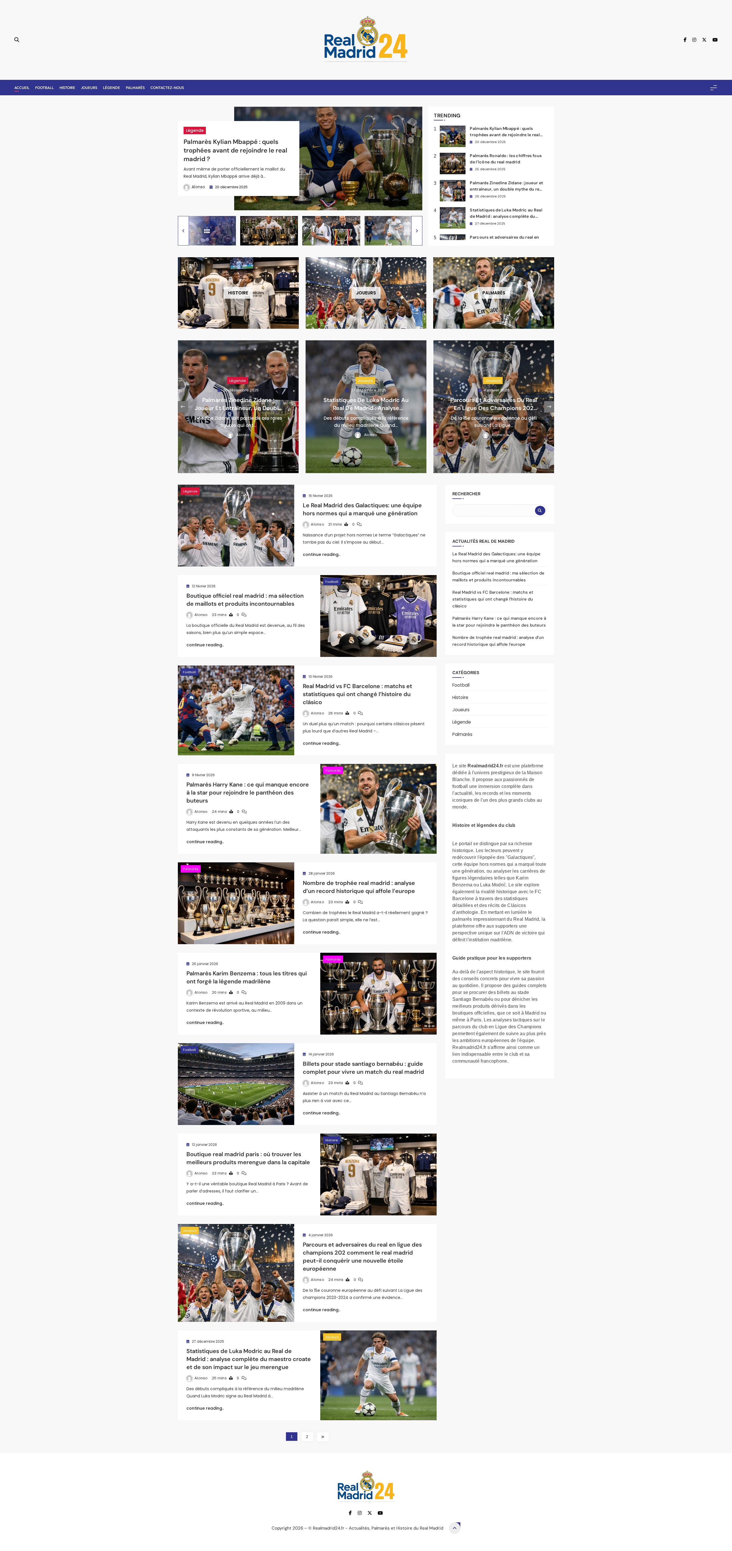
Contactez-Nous (167, 87)
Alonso (198, 187)
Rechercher (466, 494)
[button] (183, 230)
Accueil (21, 87)
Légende (111, 87)
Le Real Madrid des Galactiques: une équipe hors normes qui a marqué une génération (362, 509)
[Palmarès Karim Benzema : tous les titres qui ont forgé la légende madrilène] (378, 994)
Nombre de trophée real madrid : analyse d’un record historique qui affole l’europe (359, 887)
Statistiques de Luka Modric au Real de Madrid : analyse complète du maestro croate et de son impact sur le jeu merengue (248, 1359)
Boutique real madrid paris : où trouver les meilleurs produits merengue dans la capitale (248, 1158)
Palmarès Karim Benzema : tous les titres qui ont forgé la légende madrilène (246, 977)
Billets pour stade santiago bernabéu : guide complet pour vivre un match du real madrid (363, 1067)
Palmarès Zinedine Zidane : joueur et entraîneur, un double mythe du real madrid (506, 189)
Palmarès (135, 87)
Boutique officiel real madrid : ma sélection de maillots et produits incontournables (245, 599)
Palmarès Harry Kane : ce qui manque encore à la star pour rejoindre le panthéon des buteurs (247, 792)
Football (44, 87)
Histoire (67, 87)
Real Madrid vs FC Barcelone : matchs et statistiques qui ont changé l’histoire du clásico (357, 694)
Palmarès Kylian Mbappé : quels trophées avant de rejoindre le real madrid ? (235, 150)
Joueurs (89, 87)
